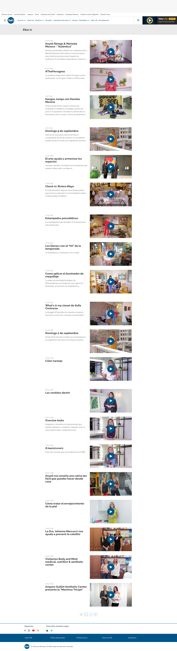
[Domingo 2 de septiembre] (111, 341)
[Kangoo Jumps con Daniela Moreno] (111, 107)
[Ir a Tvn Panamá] (11, 20)
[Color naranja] (111, 369)
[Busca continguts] (138, 20)
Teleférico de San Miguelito (89, 14)
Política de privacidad (58, 638)
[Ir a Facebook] (25, 630)
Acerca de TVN (107, 638)
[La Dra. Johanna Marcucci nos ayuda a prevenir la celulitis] (111, 539)
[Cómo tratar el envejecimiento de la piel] (111, 511)
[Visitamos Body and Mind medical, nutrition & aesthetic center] (111, 567)
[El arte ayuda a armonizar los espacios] (111, 167)
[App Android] (52, 630)
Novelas (75, 20)
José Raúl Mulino (19, 14)
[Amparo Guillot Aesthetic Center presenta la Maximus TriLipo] (111, 595)
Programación (104, 20)
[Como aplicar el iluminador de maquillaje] (111, 281)
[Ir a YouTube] (33, 630)
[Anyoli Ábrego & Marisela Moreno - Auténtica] (111, 52)
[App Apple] (47, 630)
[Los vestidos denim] (111, 401)
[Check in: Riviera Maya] (111, 194)
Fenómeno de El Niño (48, 14)
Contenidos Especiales (61, 20)
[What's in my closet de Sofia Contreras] (111, 313)
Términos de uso (81, 638)
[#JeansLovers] (111, 456)
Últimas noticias (7, 14)
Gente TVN (94, 20)
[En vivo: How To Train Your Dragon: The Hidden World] (149, 20)
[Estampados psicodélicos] (111, 226)
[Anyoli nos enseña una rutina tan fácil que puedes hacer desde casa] (111, 484)
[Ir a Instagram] (29, 630)
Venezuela (60, 14)
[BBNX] (26, 646)
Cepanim (30, 14)
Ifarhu (37, 14)
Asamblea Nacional (72, 14)
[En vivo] (160, 18)
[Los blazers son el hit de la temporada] (111, 254)
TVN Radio (48, 20)
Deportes (38, 20)
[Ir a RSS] (38, 630)
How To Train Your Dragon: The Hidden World (167, 22)
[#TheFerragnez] (111, 79)
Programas (83, 20)
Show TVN (30, 20)
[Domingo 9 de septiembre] (111, 139)
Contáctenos (132, 638)
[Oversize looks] (111, 428)
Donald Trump (105, 14)
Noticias (21, 20)
